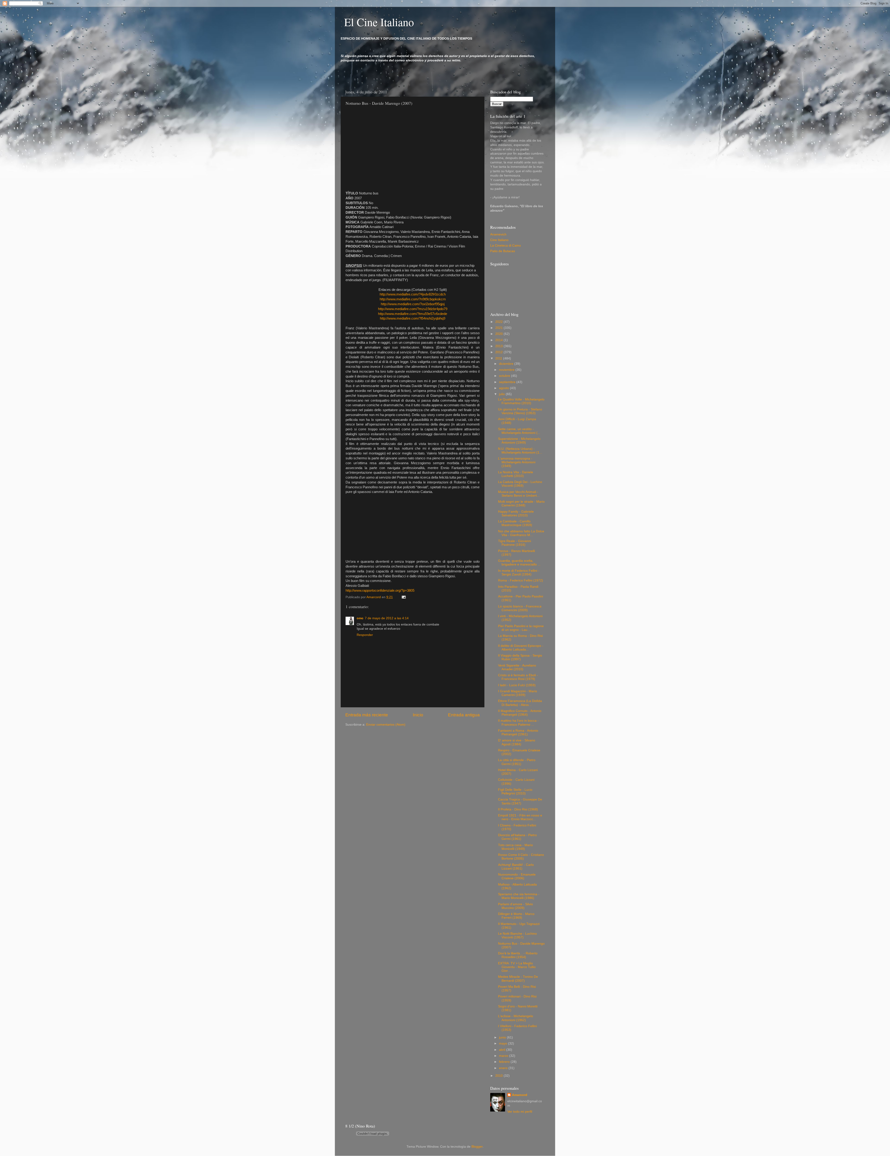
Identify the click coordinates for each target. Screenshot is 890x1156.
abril (502, 1049)
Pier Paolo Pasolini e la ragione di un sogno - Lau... (521, 628)
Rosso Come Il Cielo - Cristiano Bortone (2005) (521, 856)
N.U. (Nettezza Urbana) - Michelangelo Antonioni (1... (520, 450)
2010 (499, 1075)
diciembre (506, 363)
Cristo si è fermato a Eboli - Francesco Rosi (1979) (518, 677)
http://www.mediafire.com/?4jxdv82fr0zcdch (413, 294)
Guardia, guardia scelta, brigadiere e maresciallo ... (519, 562)
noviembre (507, 370)
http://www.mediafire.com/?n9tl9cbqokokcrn (413, 299)
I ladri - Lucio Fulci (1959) (517, 685)
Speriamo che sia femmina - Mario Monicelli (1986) (518, 896)
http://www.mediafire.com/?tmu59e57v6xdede (412, 314)
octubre (505, 376)
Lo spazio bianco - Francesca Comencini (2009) (519, 608)
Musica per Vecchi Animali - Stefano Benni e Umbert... (519, 493)
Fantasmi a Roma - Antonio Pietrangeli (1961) (518, 732)
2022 (499, 322)
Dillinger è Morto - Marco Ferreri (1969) (516, 915)
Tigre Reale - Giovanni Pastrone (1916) (514, 542)
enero (504, 1068)
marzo (504, 1056)
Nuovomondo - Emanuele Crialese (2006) (517, 876)
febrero (505, 1062)
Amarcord (519, 1095)
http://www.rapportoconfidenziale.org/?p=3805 (380, 590)
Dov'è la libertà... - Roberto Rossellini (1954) (517, 955)
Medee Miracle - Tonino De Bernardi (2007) (518, 978)
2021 (499, 328)
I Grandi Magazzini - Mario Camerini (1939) (517, 693)
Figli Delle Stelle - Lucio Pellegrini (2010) (515, 791)
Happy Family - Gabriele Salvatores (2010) (516, 513)
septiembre (507, 382)
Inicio (418, 714)
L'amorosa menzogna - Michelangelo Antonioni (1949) (516, 462)
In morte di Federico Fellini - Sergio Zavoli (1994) (518, 572)
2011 (499, 358)
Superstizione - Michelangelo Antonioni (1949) (519, 440)
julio (502, 394)
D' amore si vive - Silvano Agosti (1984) (516, 742)
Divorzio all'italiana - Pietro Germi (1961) (517, 837)
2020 (499, 334)
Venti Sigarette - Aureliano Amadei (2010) (517, 667)
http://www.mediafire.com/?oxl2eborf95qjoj (413, 304)
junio (503, 1037)
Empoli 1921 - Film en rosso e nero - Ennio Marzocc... (520, 817)
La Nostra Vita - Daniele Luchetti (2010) (515, 474)
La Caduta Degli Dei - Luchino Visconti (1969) (520, 483)
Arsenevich (498, 234)
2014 (499, 340)
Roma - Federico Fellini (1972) (520, 580)
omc (360, 618)
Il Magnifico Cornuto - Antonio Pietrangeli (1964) (519, 712)
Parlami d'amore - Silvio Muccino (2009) (515, 906)
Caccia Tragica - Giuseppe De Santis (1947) (520, 801)
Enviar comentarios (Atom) (385, 724)
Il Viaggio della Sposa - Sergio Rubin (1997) (520, 657)
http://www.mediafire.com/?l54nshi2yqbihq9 (412, 318)
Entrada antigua (464, 714)
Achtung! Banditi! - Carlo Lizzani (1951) (516, 866)
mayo (503, 1043)
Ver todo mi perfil (519, 1111)
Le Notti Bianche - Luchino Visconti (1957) (517, 935)
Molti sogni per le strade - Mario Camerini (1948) (521, 503)
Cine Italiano (499, 240)
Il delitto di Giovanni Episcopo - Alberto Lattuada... (520, 647)
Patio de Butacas (502, 251)
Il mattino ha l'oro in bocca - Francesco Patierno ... (518, 722)
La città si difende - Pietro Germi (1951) (516, 761)
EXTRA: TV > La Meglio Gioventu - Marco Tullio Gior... (517, 967)
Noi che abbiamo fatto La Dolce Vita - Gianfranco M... (521, 533)
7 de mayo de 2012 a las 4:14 (387, 618)
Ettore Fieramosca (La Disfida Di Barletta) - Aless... (520, 702)
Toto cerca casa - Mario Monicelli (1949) (515, 847)
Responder (365, 635)
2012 (499, 352)
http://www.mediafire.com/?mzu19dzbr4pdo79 (412, 309)
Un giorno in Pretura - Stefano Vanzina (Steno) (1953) (520, 411)
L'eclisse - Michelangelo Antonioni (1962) (515, 1018)
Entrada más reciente (366, 714)
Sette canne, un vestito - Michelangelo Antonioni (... (519, 431)
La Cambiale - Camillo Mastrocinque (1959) (515, 523)
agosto (504, 388)
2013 (499, 346)
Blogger (477, 1146)
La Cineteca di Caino (505, 245)
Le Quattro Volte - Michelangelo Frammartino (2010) (521, 401)
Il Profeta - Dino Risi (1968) (518, 809)
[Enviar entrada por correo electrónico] (403, 597)
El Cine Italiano (379, 21)
